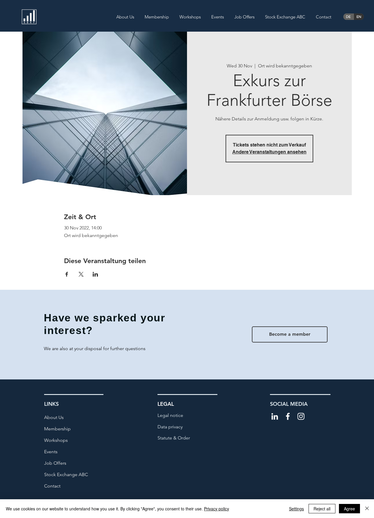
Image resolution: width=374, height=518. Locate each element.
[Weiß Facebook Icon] (287, 416)
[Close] (366, 508)
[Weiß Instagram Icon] (301, 416)
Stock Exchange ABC (66, 474)
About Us (54, 417)
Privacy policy (216, 509)
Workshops (56, 440)
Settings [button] (296, 509)
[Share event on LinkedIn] (95, 274)
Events (51, 451)
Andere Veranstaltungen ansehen (269, 152)
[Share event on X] (81, 274)
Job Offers (55, 463)
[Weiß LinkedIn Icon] (274, 416)
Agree (349, 509)
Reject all (322, 509)
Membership (57, 429)
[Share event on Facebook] (67, 274)
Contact (52, 486)
